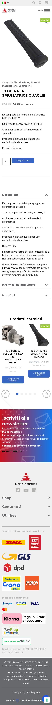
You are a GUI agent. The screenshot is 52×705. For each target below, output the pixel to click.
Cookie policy (33, 691)
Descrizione (10, 194)
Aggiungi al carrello (21, 374)
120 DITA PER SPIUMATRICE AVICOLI (21, 354)
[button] (17, 393)
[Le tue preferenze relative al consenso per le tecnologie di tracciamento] (47, 700)
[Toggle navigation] (44, 10)
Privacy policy (18, 691)
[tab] (26, 195)
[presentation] (5, 393)
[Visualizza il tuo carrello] (46, 2)
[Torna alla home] (9, 10)
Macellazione (21, 82)
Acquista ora (23, 160)
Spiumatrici (25, 85)
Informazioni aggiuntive (18, 284)
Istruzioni (8, 295)
